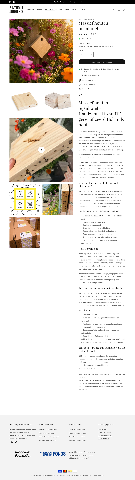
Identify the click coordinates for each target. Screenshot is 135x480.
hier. (86, 383)
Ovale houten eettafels (77, 437)
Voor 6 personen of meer (78, 433)
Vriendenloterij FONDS (78, 455)
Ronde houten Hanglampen (49, 437)
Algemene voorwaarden (74, 475)
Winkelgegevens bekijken (90, 75)
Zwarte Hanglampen (46, 433)
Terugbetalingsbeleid (49, 475)
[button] (50, 9)
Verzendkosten (92, 46)
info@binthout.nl (105, 435)
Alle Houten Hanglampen (48, 429)
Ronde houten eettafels (77, 429)
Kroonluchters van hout (47, 440)
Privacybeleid (61, 475)
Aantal (81, 50)
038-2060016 (103, 438)
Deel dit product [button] (86, 95)
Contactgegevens (98, 475)
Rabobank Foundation (84, 452)
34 (94, 34)
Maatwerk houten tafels (77, 440)
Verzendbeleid (87, 475)
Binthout (38, 475)
